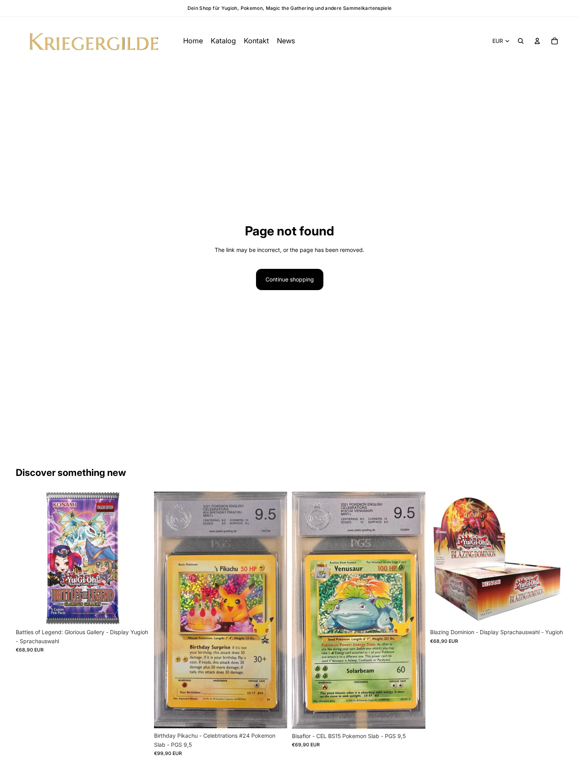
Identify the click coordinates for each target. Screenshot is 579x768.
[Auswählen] (137, 613)
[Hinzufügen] (275, 716)
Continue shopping (289, 279)
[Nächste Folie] (551, 558)
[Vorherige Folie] (442, 558)
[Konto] (537, 41)
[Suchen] (520, 41)
